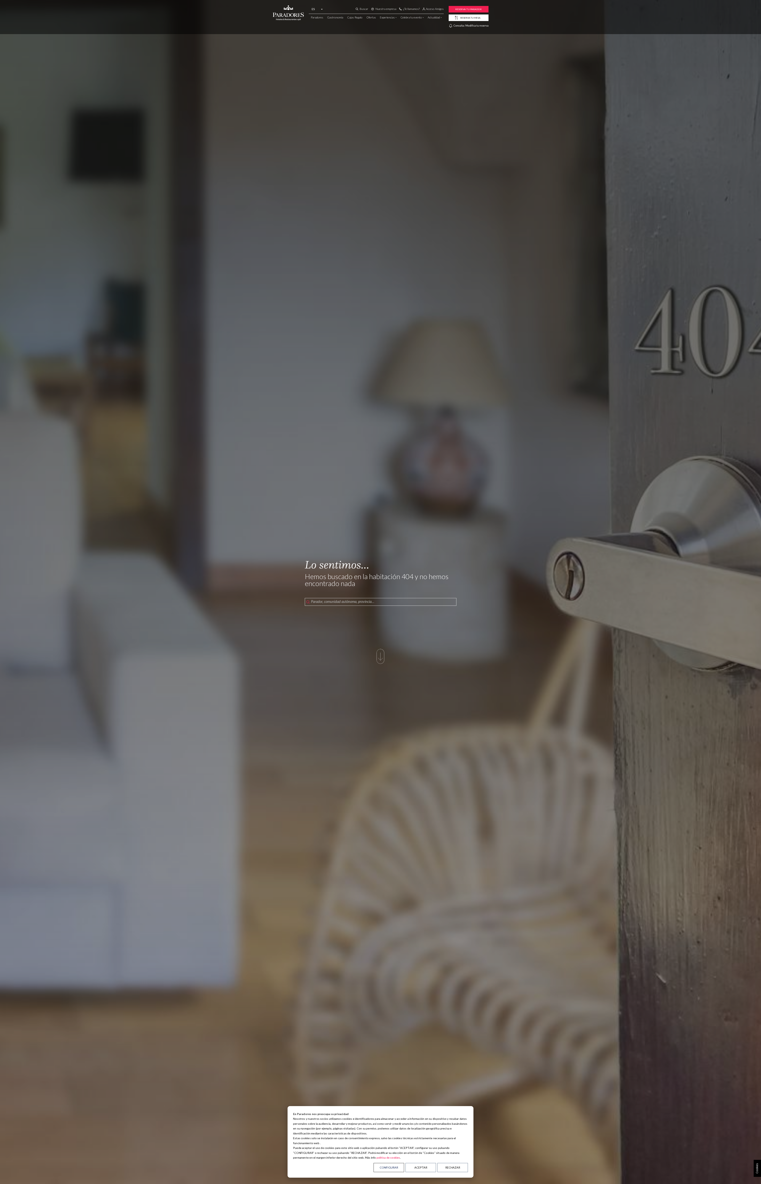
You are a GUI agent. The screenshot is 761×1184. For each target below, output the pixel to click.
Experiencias (387, 17)
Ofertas (371, 17)
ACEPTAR (420, 1167)
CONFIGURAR (389, 1167)
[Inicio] (288, 8)
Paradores (317, 17)
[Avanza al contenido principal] (380, 655)
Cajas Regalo (354, 17)
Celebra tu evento (411, 17)
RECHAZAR (452, 1167)
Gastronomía (335, 17)
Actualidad (434, 17)
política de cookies (388, 1157)
